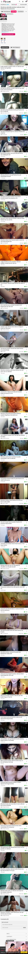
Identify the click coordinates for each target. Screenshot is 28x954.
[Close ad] (26, 942)
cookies (2, 950)
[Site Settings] (26, 1)
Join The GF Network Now (7, 34)
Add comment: (5, 922)
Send (24, 927)
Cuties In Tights (5, 503)
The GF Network (6, 11)
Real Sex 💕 (14, 4)
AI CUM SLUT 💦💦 (5, 4)
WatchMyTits (4, 134)
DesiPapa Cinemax (5, 91)
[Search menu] (19, 1)
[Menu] (22, 1)
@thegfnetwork (5, 31)
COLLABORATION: (11, 939)
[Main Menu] (1, 1)
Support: (9, 936)
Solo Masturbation (22, 11)
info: (8, 933)
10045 (13, 11)
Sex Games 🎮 (23, 4)
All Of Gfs (3, 351)
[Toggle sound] (7, 942)
